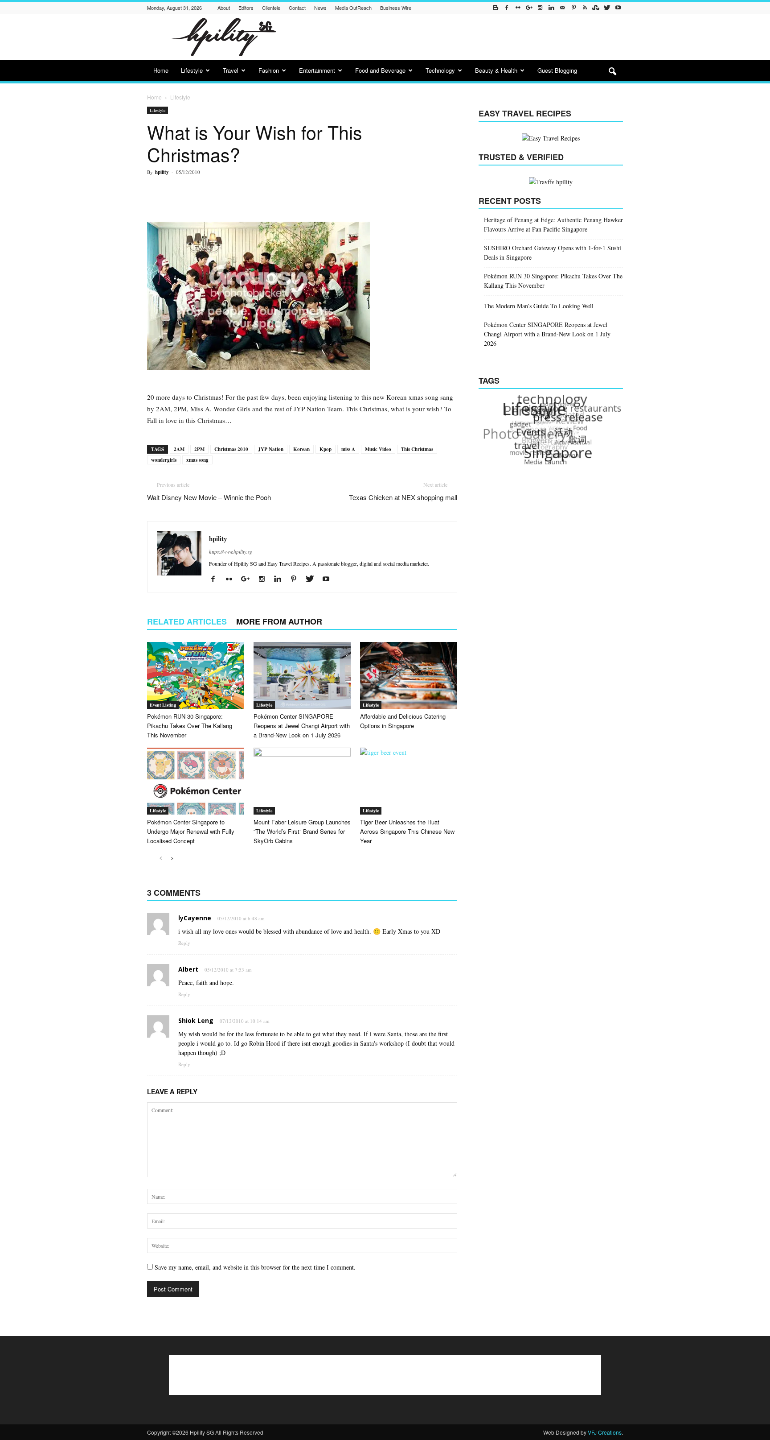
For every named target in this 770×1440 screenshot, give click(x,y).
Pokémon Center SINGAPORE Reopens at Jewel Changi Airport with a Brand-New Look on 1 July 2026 (302, 725)
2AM (179, 449)
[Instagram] (540, 8)
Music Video (378, 449)
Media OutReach (353, 7)
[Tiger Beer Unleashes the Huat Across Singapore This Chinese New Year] (408, 781)
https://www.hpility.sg (230, 551)
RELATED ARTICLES (187, 621)
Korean (301, 449)
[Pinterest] (573, 8)
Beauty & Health (496, 70)
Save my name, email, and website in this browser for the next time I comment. (255, 1267)
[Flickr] (518, 8)
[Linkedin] (551, 8)
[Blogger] (495, 8)
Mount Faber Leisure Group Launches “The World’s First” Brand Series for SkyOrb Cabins (302, 831)
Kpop (325, 449)
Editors (246, 7)
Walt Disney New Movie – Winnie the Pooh (209, 497)
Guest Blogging (557, 70)
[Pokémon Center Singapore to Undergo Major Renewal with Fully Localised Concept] (195, 781)
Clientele (271, 7)
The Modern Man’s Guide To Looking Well (539, 306)
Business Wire (395, 7)
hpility (162, 172)
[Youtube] (618, 8)
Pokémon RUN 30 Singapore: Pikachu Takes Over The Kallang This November (189, 725)
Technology (440, 70)
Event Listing (163, 705)
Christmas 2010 (231, 449)
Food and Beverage (380, 70)
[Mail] (562, 8)
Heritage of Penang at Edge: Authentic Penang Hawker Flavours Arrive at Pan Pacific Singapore (553, 224)
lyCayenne (194, 918)
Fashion (268, 70)
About (223, 7)
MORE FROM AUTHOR (279, 621)
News (320, 7)
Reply (184, 942)
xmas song (197, 459)
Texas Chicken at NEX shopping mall (403, 497)
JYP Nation (270, 449)
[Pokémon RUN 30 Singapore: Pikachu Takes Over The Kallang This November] (195, 675)
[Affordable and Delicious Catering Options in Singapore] (408, 675)
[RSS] (585, 8)
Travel (230, 70)
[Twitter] (607, 8)
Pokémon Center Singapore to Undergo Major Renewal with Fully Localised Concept (190, 831)
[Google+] (529, 8)
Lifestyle (192, 70)
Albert (188, 969)
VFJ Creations (605, 1432)
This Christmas (417, 449)
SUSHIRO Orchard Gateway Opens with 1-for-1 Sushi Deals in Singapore (552, 252)
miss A (348, 449)
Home (160, 70)
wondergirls (163, 459)
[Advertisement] (461, 37)
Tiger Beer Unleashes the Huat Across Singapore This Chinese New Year (407, 831)
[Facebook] (507, 8)
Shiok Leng (195, 1020)
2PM (199, 449)
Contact (297, 7)
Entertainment (317, 70)
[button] (612, 72)
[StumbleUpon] (596, 8)
